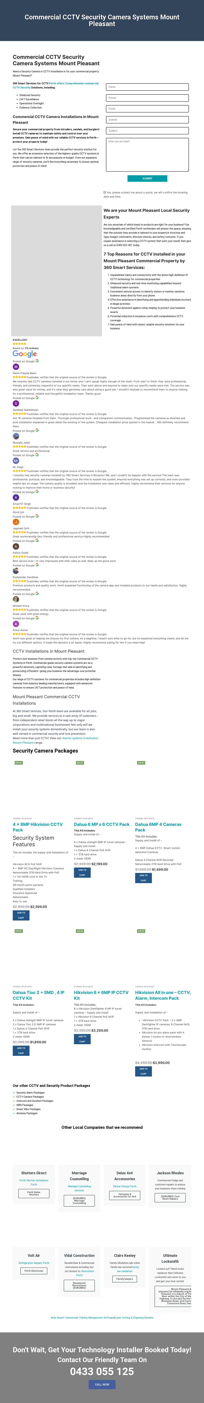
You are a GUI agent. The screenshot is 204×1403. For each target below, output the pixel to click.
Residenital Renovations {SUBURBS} (79, 1285)
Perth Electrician (34, 1270)
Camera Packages (22, 818)
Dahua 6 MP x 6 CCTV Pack (101, 824)
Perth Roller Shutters (33, 1193)
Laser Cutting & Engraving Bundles (134, 1317)
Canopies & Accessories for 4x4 (124, 1195)
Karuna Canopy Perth (124, 1186)
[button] (21, 915)
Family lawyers (125, 1279)
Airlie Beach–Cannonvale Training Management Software (82, 1317)
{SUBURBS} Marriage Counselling (79, 1201)
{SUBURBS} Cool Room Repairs (170, 1197)
